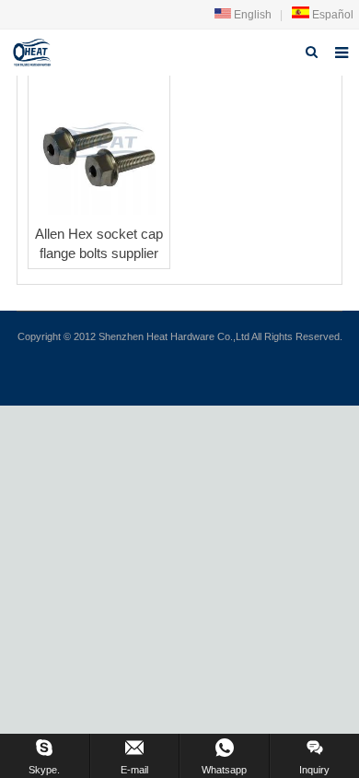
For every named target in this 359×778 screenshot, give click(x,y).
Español (331, 14)
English (251, 14)
